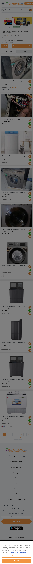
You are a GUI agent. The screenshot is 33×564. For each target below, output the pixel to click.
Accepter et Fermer (16, 560)
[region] (16, 552)
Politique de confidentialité (17, 552)
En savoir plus (16, 555)
